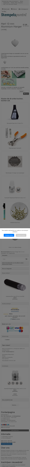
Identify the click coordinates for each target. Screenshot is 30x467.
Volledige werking (9, 235)
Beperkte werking (21, 235)
